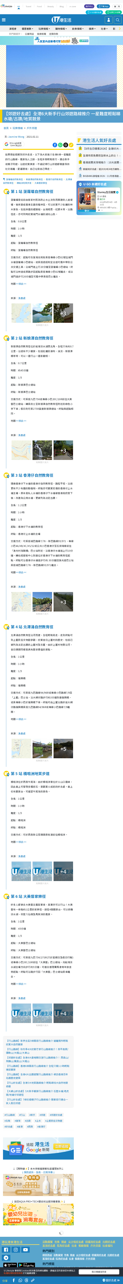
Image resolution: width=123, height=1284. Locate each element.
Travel (28, 6)
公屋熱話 (29, 33)
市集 (57, 1242)
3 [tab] (60, 37)
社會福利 (107, 1245)
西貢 (30, 1126)
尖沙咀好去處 (76, 1242)
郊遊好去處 (56, 1114)
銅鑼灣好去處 (93, 1242)
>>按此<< (21, 283)
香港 (20, 1126)
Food (39, 6)
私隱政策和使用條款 (13, 1273)
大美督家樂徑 (40, 182)
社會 (74, 1245)
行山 (22, 1114)
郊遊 (43, 1114)
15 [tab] (63, 44)
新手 (33, 1114)
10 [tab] (63, 40)
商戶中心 (89, 6)
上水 (38, 1120)
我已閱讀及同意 (99, 1271)
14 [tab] (60, 44)
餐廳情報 (83, 1245)
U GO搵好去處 (95, 12)
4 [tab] (63, 37)
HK (18, 6)
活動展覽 (47, 1242)
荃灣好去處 (48, 1245)
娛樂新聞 (41, 33)
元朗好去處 (108, 1242)
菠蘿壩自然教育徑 (14, 179)
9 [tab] (60, 40)
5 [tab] (66, 37)
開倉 (63, 1242)
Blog (62, 6)
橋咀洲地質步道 (24, 182)
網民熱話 (47, 1255)
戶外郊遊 (32, 128)
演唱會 (12, 28)
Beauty (51, 6)
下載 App (104, 6)
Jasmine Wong (16, 136)
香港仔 (42, 1126)
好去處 (9, 1126)
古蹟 (28, 1120)
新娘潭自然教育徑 (34, 179)
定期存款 (53, 33)
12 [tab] (69, 40)
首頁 (6, 128)
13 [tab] (57, 44)
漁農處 (22, 298)
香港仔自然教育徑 (54, 179)
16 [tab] (66, 44)
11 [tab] (66, 40)
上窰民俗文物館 (54, 1120)
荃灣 (18, 1120)
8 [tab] (57, 40)
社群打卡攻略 (115, 12)
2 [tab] (57, 37)
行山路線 (10, 1114)
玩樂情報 (18, 128)
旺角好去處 (63, 1245)
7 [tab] (54, 40)
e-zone (73, 6)
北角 (8, 1120)
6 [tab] (69, 37)
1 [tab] (54, 37)
